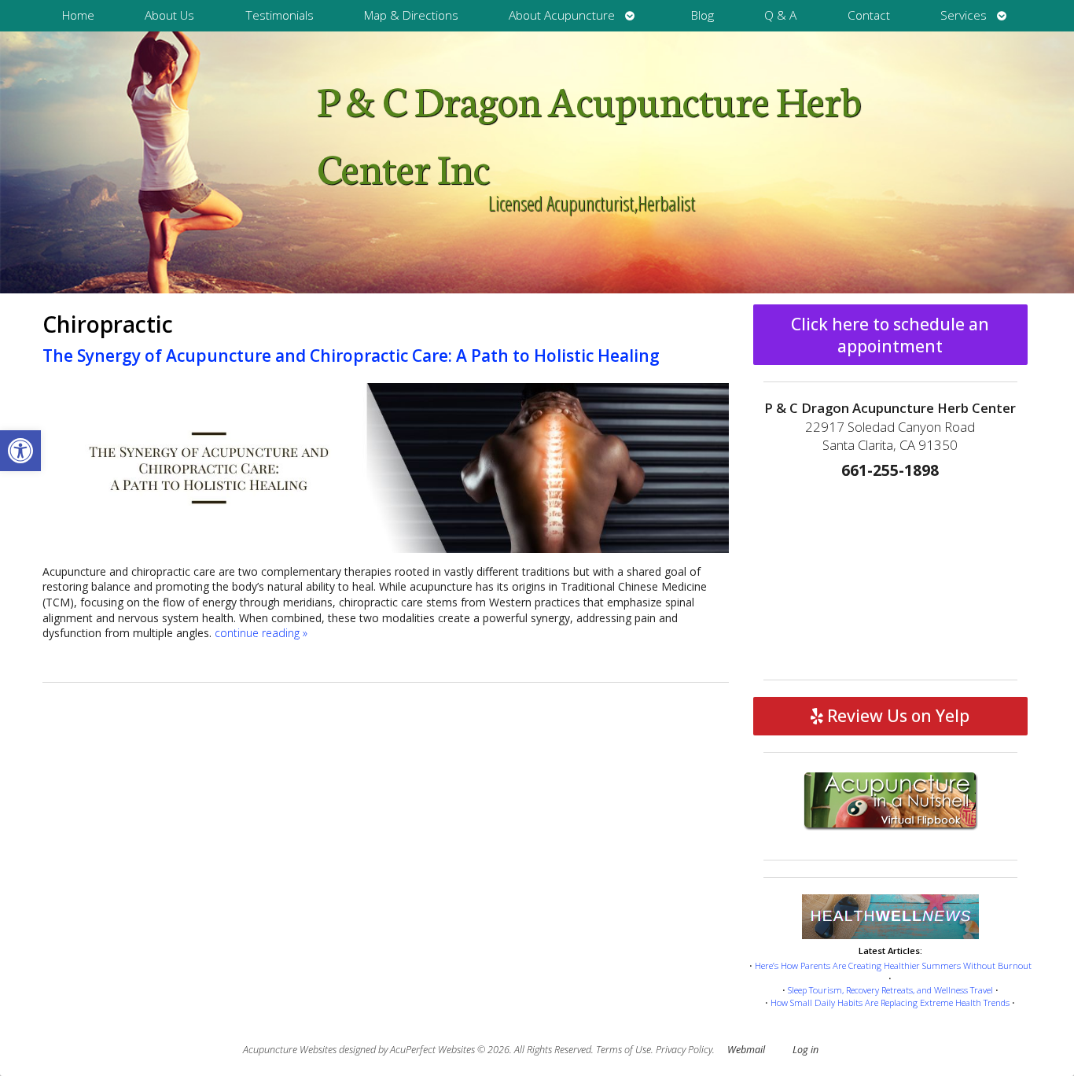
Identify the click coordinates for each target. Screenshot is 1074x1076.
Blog (702, 15)
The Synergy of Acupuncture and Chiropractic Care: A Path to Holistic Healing (351, 356)
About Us (169, 15)
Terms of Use (623, 1049)
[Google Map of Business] (890, 575)
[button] (20, 450)
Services (963, 15)
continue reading (261, 632)
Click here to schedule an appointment (890, 335)
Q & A (780, 15)
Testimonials (279, 15)
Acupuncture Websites (290, 1049)
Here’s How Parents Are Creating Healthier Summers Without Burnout (893, 965)
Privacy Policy (684, 1049)
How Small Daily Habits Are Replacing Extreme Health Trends (890, 1002)
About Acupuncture (562, 15)
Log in (805, 1049)
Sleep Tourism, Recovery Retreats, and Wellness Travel (890, 990)
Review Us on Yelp (896, 716)
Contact (869, 15)
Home (78, 15)
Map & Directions (411, 15)
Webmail (746, 1049)
